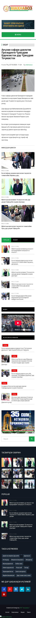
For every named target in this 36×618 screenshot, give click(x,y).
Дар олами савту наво (24, 575)
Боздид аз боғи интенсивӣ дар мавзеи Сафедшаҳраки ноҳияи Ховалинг (14, 387)
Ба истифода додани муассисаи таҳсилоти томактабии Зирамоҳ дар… (16, 174)
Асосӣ (7, 612)
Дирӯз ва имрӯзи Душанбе (11, 556)
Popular (6, 240)
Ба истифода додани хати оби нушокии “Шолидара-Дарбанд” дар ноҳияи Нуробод (23, 375)
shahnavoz (29, 65)
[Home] (18, 8)
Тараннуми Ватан (8, 571)
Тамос (29, 612)
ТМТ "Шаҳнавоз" (25, 608)
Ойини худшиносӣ (8, 567)
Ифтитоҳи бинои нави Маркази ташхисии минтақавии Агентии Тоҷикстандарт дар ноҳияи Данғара (17, 361)
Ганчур (26, 567)
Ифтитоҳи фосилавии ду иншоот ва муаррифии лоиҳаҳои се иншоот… (22, 250)
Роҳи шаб (19, 567)
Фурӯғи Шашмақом (8, 575)
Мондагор (29, 559)
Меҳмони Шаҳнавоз (17, 559)
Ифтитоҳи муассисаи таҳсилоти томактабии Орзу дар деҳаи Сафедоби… (17, 227)
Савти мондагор (21, 571)
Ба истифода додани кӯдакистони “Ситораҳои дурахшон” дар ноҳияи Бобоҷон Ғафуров (17, 349)
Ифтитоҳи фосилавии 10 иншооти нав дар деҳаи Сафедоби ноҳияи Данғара (16, 201)
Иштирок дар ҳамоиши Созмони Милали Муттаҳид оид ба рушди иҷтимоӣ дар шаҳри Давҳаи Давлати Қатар (17, 399)
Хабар (5, 45)
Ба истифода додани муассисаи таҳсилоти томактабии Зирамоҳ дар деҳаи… (22, 262)
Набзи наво (18, 563)
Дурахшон (27, 556)
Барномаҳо (15, 612)
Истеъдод (6, 559)
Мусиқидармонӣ (8, 563)
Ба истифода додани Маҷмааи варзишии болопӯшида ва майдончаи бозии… (21, 297)
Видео (23, 612)
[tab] (6, 240)
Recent (15, 240)
